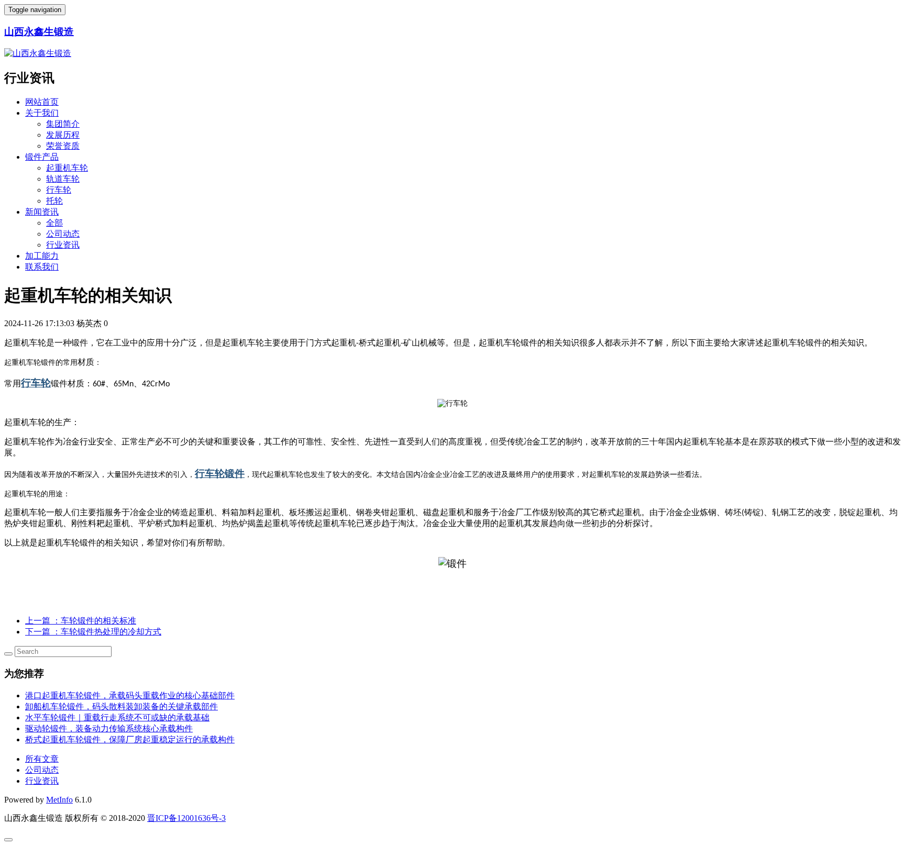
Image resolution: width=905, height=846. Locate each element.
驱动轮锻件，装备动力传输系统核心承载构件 (109, 728)
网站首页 (42, 101)
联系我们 (42, 266)
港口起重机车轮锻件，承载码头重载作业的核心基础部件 (130, 695)
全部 (54, 222)
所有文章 (42, 758)
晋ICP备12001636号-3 (186, 818)
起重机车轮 (67, 167)
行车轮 (58, 189)
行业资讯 (63, 244)
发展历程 (63, 134)
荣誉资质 (63, 145)
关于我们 (42, 112)
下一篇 (93, 631)
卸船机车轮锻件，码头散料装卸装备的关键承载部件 (121, 706)
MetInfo (59, 799)
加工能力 (42, 255)
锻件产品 (42, 156)
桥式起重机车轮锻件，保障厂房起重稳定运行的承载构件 (130, 739)
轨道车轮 (63, 178)
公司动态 (63, 233)
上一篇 (80, 620)
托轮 (54, 200)
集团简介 (63, 123)
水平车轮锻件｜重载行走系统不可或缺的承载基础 (117, 717)
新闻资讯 (42, 211)
